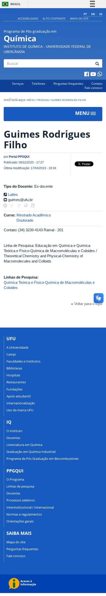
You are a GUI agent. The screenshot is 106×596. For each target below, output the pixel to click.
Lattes (13, 194)
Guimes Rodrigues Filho (68, 100)
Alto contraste (54, 18)
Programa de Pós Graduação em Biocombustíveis (42, 458)
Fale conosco (93, 88)
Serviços (18, 83)
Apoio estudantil (18, 396)
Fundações (14, 389)
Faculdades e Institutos (23, 361)
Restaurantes (16, 382)
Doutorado (25, 220)
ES (100, 14)
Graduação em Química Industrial (30, 451)
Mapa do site (79, 18)
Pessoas (43, 100)
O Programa (15, 479)
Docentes (13, 438)
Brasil (10, 4)
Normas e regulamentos (24, 514)
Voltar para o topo (87, 304)
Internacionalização (20, 403)
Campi (11, 354)
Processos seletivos (20, 500)
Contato (96, 83)
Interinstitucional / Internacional (30, 507)
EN (93, 14)
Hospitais (13, 375)
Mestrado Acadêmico (34, 215)
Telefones (38, 83)
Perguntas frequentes (68, 83)
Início (31, 100)
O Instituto (14, 431)
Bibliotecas (14, 368)
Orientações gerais (20, 521)
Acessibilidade (28, 18)
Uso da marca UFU (19, 410)
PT (85, 14)
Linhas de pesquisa (20, 486)
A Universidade (17, 347)
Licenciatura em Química (24, 444)
